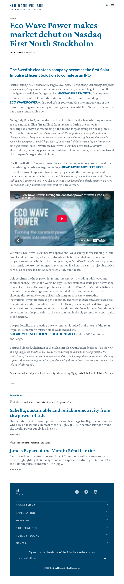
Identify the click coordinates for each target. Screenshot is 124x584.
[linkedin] (95, 491)
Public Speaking (28, 535)
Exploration (25, 512)
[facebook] (77, 491)
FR (107, 5)
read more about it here (82, 167)
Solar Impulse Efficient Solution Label (43, 334)
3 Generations (26, 528)
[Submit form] (105, 558)
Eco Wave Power (24, 102)
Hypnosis (22, 520)
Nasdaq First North (74, 93)
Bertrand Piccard (57, 568)
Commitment (25, 505)
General (22, 543)
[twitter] (86, 491)
